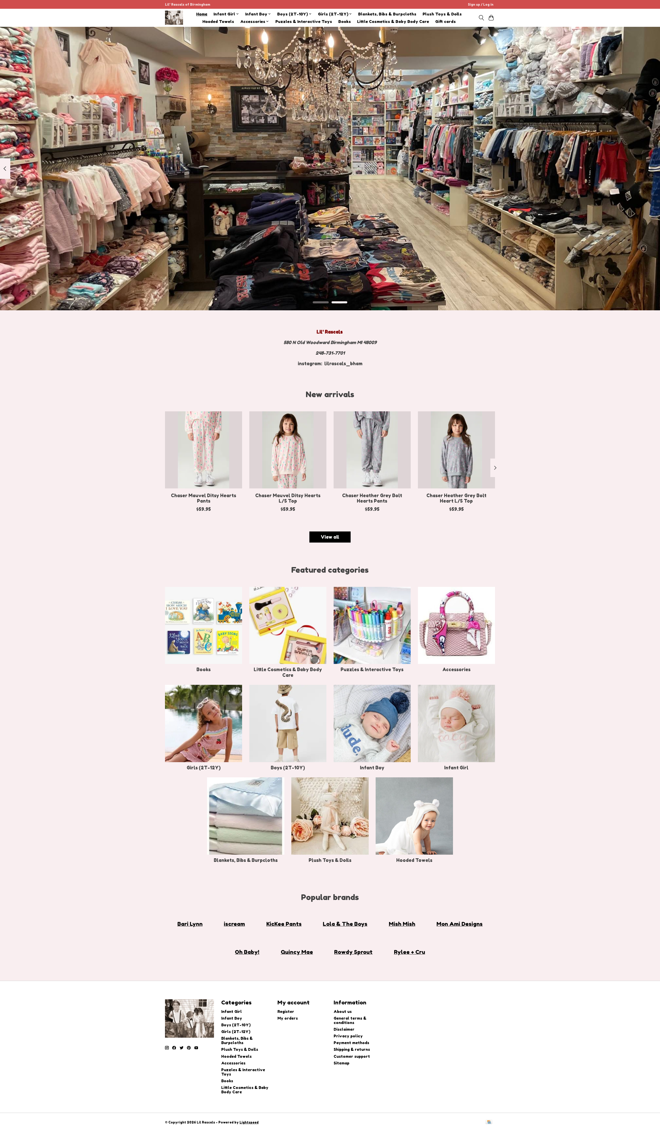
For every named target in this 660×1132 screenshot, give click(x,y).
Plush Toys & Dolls (442, 14)
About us (343, 1011)
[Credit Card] (489, 1122)
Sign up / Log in (480, 4)
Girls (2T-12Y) (204, 767)
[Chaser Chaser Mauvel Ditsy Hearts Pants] (203, 449)
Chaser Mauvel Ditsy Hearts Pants (203, 498)
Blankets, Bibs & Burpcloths (387, 14)
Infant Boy (372, 767)
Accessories (456, 669)
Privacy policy (348, 1036)
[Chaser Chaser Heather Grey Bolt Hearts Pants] (372, 449)
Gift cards (445, 21)
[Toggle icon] (481, 17)
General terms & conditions (350, 1020)
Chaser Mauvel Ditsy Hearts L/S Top (287, 498)
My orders (287, 1018)
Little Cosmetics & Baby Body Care (393, 21)
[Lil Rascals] (174, 18)
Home (201, 14)
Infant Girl (456, 767)
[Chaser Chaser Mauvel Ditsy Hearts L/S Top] (287, 449)
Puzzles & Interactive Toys (303, 21)
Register (285, 1011)
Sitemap (341, 1063)
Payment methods (351, 1043)
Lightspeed (249, 1122)
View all (330, 537)
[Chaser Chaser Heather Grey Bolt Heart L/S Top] (456, 449)
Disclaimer (344, 1029)
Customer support (352, 1056)
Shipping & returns (352, 1049)
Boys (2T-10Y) (288, 767)
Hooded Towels (218, 21)
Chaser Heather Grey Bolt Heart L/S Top (456, 498)
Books (344, 21)
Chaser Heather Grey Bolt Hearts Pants (372, 498)
